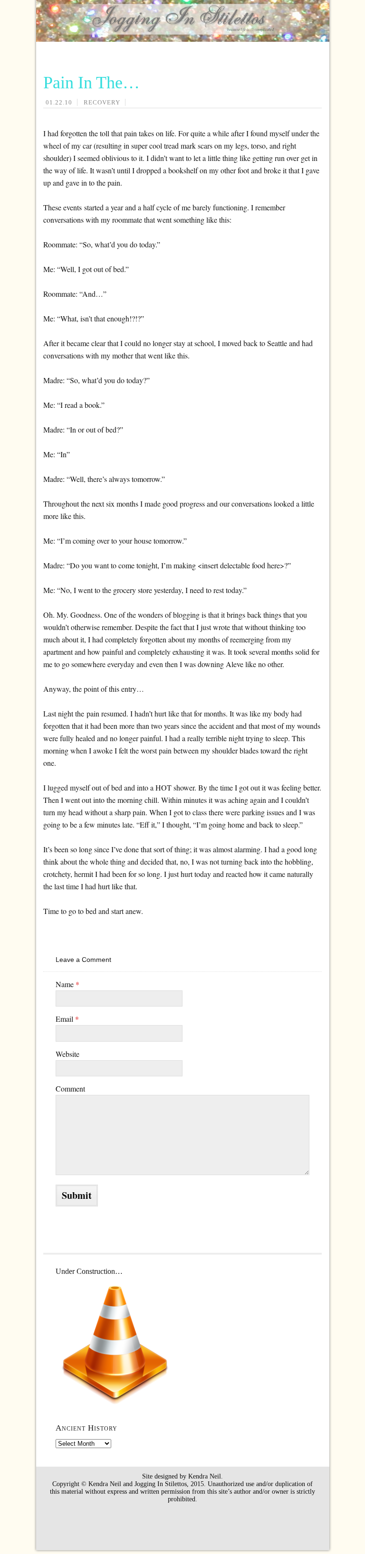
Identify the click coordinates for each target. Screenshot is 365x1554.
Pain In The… (91, 82)
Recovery (102, 102)
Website (67, 1054)
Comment (70, 1088)
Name (67, 984)
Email (67, 1019)
